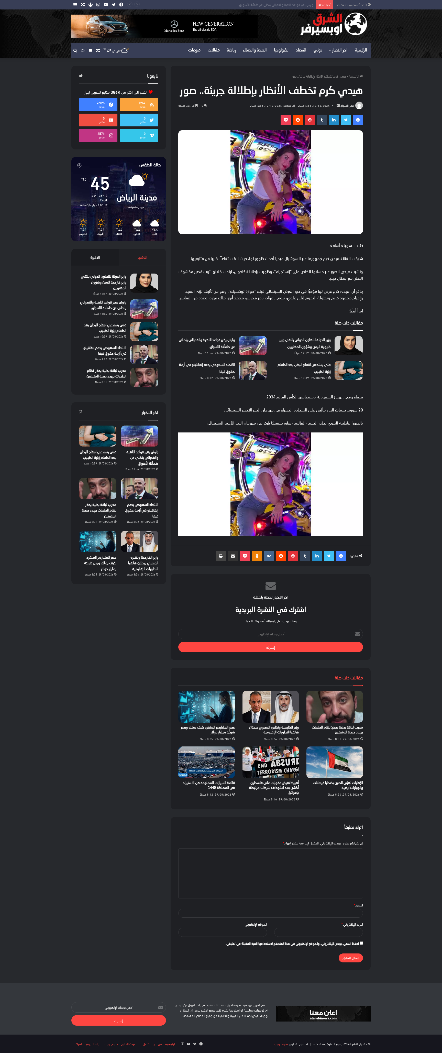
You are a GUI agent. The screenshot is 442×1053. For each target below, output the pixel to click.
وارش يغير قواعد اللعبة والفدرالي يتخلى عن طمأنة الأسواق (142, 457)
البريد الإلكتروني (352, 924)
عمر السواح (347, 105)
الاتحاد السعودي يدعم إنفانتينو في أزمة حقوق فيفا (141, 510)
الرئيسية (361, 50)
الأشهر (142, 257)
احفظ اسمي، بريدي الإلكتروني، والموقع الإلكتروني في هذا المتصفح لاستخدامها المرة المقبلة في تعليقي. (292, 943)
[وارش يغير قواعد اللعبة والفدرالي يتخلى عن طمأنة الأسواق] (253, 345)
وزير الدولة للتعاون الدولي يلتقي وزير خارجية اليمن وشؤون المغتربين (103, 282)
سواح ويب (281, 1043)
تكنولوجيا (281, 50)
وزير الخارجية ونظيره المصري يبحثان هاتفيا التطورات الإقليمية (143, 563)
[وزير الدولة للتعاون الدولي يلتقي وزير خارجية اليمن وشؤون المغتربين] (349, 345)
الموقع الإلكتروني (256, 924)
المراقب (78, 1043)
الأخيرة (95, 257)
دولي (318, 50)
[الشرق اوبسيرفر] (323, 24)
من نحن (157, 1043)
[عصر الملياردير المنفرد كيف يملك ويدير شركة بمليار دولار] (206, 706)
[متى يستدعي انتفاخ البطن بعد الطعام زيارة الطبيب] (349, 370)
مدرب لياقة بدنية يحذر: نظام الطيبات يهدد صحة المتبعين (99, 510)
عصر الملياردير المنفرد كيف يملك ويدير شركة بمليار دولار (100, 563)
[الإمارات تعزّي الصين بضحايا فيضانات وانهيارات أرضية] (334, 762)
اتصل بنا (144, 1043)
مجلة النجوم (93, 1043)
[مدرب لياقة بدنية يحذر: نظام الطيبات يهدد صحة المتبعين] (334, 706)
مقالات (214, 50)
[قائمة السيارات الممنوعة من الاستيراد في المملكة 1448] (206, 762)
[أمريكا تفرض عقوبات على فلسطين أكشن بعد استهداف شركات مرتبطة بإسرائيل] (270, 762)
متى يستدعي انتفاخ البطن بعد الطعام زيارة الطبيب (282, 4)
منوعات (194, 50)
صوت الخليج (128, 1043)
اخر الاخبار (340, 50)
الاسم (358, 904)
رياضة (231, 50)
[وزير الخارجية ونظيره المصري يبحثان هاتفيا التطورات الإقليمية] (270, 706)
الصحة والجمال (255, 50)
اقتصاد (301, 50)
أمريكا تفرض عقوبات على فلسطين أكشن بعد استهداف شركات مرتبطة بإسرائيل (274, 788)
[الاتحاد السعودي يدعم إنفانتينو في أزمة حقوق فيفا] (253, 370)
